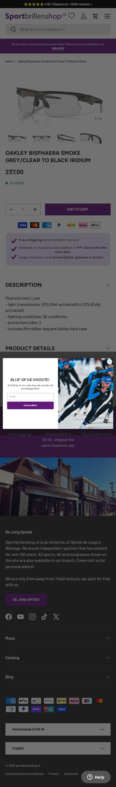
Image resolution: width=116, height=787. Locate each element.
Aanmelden (30, 405)
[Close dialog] (109, 361)
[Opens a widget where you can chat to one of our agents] (96, 777)
